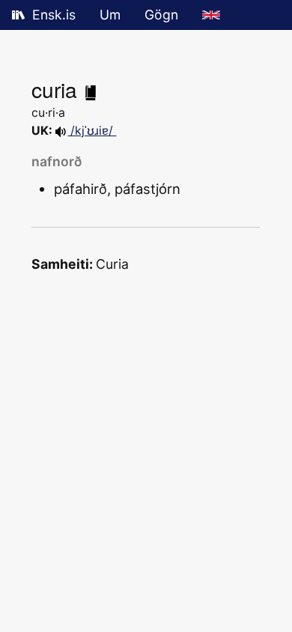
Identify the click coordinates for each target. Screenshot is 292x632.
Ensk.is (54, 14)
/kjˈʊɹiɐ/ (91, 131)
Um (110, 14)
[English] (211, 15)
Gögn (161, 14)
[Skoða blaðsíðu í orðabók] (90, 89)
